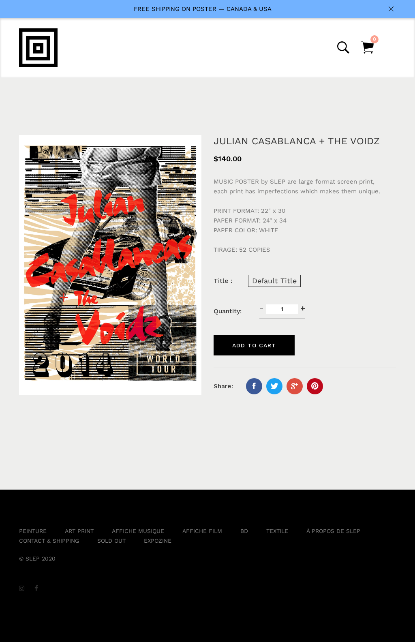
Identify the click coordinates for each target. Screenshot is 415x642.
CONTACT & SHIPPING (49, 540)
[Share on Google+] (295, 386)
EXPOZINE (157, 540)
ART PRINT (79, 531)
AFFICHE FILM (202, 531)
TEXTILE (277, 531)
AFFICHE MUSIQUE (138, 531)
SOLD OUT (111, 540)
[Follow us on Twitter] (274, 386)
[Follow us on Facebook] (254, 386)
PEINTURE (33, 531)
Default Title (274, 280)
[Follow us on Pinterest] (315, 386)
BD (244, 531)
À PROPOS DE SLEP (333, 531)
